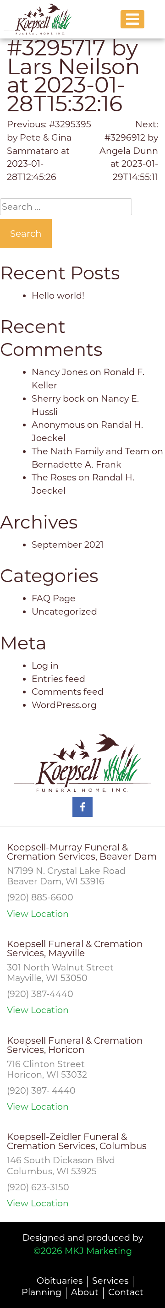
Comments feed (68, 691)
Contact (125, 1291)
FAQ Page (54, 598)
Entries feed (58, 678)
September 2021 (68, 544)
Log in (45, 665)
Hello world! (58, 295)
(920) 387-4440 (40, 993)
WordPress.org (64, 704)
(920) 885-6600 (40, 897)
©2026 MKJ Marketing (82, 1250)
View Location (38, 914)
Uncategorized (64, 611)
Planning (41, 1291)
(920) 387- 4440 (41, 1090)
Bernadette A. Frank (76, 464)
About (85, 1291)
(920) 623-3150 (38, 1187)
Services (110, 1280)
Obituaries (59, 1280)
